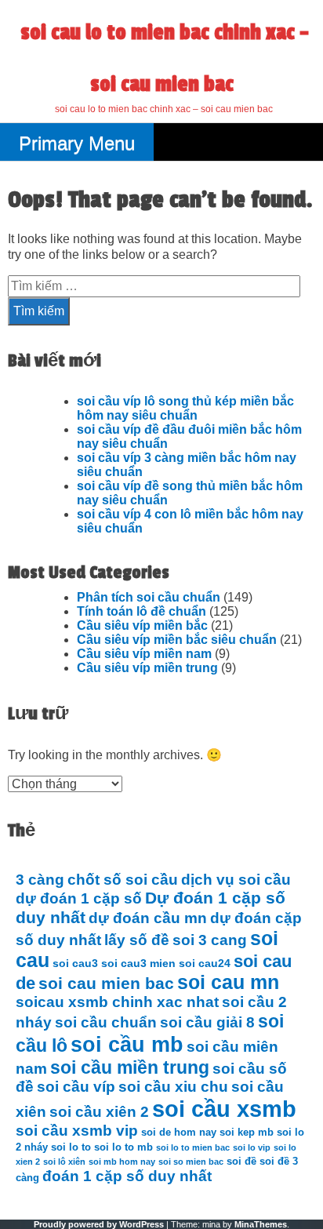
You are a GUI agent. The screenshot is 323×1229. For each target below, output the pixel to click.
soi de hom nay (178, 1132)
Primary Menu (77, 143)
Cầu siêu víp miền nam (144, 653)
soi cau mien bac (106, 983)
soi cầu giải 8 (207, 1022)
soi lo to (71, 1147)
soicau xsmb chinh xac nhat (117, 1002)
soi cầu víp (76, 1086)
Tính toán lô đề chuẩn (141, 611)
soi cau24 (204, 963)
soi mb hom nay (122, 1161)
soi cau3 (75, 963)
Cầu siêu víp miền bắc (142, 625)
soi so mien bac (190, 1161)
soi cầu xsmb (224, 1109)
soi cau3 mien (138, 963)
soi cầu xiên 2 (99, 1112)
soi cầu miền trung (129, 1067)
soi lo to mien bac (193, 1147)
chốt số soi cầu (122, 879)
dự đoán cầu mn (148, 918)
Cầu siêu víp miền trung (147, 667)
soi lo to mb (123, 1147)
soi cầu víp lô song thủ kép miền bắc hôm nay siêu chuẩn (185, 408)
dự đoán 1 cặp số (79, 898)
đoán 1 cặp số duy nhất (127, 1176)
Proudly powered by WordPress (99, 1224)
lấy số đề (136, 940)
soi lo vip (251, 1147)
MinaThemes (260, 1224)
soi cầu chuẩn (106, 1022)
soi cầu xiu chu (173, 1086)
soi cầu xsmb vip (77, 1130)
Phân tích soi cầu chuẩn (148, 597)
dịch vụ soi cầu (236, 879)
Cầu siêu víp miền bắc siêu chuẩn (177, 639)
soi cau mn (228, 982)
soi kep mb (247, 1132)
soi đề (241, 1161)
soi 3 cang (209, 940)
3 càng (40, 879)
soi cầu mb (127, 1044)
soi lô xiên (64, 1161)
